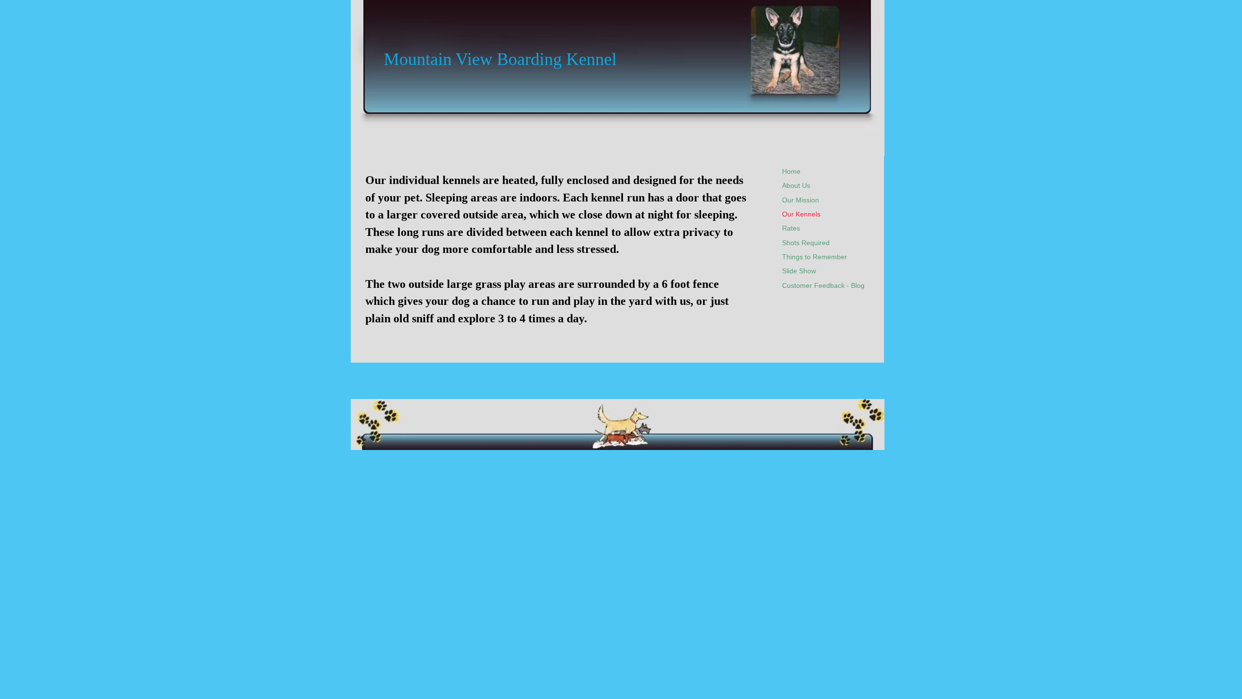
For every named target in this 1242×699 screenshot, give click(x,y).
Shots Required (806, 243)
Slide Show (799, 271)
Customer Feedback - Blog (823, 285)
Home (791, 171)
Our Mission (800, 200)
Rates (791, 228)
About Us (796, 185)
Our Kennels (801, 214)
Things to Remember (814, 257)
